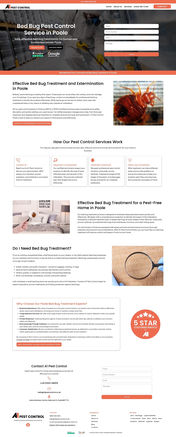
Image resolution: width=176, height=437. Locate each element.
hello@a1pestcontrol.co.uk (49, 392)
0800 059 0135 (55, 416)
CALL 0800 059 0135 (88, 2)
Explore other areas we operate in (62, 425)
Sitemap (119, 432)
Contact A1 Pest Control (49, 366)
